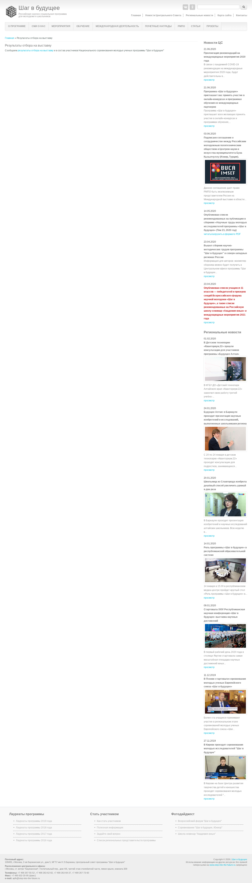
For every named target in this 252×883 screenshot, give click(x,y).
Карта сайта (225, 15)
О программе (17, 26)
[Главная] (11, 17)
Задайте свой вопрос (108, 834)
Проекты (212, 26)
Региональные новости (199, 15)
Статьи (195, 26)
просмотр (209, 79)
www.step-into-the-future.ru (222, 865)
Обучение (83, 26)
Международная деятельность (117, 26)
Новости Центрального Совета (163, 15)
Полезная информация (110, 827)
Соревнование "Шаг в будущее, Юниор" (200, 827)
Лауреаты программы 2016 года (34, 840)
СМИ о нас (38, 26)
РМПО (181, 26)
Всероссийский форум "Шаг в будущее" (200, 821)
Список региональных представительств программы (126, 840)
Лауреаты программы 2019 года (34, 821)
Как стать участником (109, 821)
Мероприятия (61, 26)
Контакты (241, 15)
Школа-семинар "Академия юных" (197, 834)
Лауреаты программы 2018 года (34, 827)
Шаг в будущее (39, 8)
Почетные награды (158, 26)
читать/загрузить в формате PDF (222, 234)
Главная (136, 15)
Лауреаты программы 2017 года (34, 834)
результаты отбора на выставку (35, 50)
